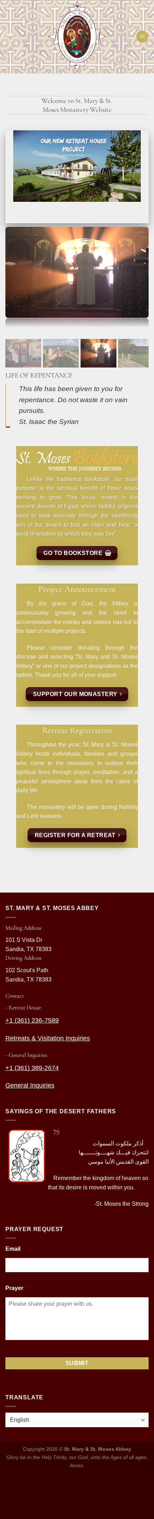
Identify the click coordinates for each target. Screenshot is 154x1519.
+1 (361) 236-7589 (32, 1020)
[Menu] (142, 37)
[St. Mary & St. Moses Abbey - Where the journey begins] (77, 36)
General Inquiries (29, 1085)
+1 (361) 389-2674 (32, 1067)
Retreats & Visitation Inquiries (47, 1038)
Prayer (16, 1288)
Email (15, 1249)
